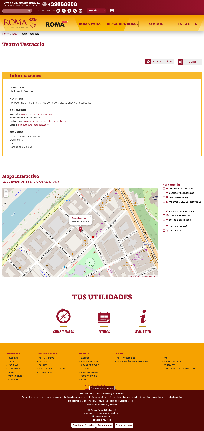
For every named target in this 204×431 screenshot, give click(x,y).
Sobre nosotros (172, 361)
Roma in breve (46, 358)
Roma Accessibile (126, 358)
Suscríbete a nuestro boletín (179, 369)
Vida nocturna (16, 376)
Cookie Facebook (103, 416)
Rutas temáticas (89, 361)
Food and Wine (88, 376)
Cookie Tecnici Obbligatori (103, 409)
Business (13, 358)
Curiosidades (46, 372)
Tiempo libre (15, 369)
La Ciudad (44, 361)
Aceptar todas (105, 425)
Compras (13, 379)
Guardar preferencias (83, 425)
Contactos (169, 365)
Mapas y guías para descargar (133, 361)
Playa (83, 379)
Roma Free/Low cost (91, 372)
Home (6, 33)
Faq (166, 358)
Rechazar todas (124, 425)
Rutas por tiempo (89, 365)
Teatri (15, 33)
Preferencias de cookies (102, 388)
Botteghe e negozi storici (52, 369)
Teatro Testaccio (79, 218)
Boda (11, 372)
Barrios (43, 365)
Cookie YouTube (103, 419)
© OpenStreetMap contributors (146, 276)
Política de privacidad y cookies (102, 404)
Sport (11, 361)
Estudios (13, 365)
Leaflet (131, 276)
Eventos (84, 358)
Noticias (85, 369)
